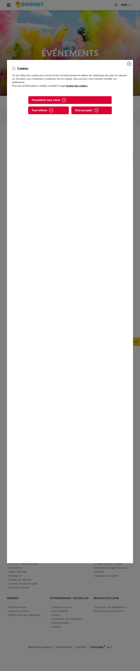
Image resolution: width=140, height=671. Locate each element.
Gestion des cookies (77, 85)
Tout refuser (39, 110)
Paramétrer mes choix (46, 100)
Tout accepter (84, 110)
